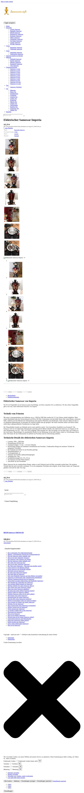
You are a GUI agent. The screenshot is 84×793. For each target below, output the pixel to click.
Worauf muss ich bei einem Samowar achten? (21, 617)
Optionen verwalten (13, 773)
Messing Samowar (15, 62)
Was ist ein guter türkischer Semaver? (19, 558)
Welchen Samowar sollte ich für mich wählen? (21, 594)
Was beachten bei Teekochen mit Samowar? (20, 582)
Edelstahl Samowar (15, 59)
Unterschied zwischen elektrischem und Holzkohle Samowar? (25, 581)
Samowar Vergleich (16, 87)
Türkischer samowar (16, 49)
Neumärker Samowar (16, 39)
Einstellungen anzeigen (28, 781)
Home (8, 26)
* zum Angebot (8, 128)
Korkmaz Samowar (15, 36)
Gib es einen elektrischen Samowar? (18, 623)
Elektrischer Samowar (16, 54)
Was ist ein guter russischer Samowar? (19, 564)
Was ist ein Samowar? (14, 625)
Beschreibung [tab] (11, 395)
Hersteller (9, 28)
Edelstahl (16, 136)
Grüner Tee (13, 98)
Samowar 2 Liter (15, 70)
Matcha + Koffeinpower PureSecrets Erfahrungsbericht (24, 554)
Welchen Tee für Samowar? (16, 604)
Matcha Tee (13, 102)
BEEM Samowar (15, 32)
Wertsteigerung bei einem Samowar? (18, 597)
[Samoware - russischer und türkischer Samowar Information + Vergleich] (42, 11)
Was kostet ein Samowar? (15, 612)
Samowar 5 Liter (15, 75)
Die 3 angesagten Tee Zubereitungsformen (20, 553)
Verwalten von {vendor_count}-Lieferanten (20, 776)
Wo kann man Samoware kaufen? (17, 572)
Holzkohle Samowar (16, 52)
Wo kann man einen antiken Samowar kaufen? (21, 591)
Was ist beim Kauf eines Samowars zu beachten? (22, 605)
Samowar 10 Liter (15, 82)
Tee (7, 89)
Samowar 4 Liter (15, 74)
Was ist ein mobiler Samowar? (16, 615)
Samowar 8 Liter (15, 80)
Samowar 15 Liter (15, 84)
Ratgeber (8, 112)
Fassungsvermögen (11, 67)
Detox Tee (13, 92)
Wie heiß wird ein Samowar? (16, 571)
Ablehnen (16, 781)
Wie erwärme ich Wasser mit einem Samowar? (21, 602)
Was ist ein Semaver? (14, 614)
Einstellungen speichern (44, 781)
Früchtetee (13, 95)
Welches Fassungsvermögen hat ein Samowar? (21, 579)
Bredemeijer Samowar (16, 34)
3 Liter (16, 132)
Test (7, 85)
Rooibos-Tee (14, 107)
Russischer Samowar (16, 47)
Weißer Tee (13, 110)
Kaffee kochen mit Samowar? (16, 622)
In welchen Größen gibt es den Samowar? (20, 610)
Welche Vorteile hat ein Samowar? (18, 607)
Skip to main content (7, 1)
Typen (8, 46)
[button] (42, 699)
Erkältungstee (14, 93)
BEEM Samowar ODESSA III (14, 532)
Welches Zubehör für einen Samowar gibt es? (21, 586)
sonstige (16, 134)
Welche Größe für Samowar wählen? (18, 592)
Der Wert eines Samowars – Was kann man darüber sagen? (25, 566)
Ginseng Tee (13, 97)
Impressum (11, 637)
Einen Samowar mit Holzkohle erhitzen (19, 569)
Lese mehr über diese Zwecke (16, 777)
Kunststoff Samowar (16, 64)
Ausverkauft (7, 543)
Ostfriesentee (14, 105)
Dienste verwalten (13, 774)
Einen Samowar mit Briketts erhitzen (18, 567)
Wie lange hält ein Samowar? (16, 574)
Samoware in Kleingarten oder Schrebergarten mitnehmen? (25, 577)
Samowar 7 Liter (15, 79)
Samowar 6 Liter (15, 77)
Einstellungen (8, 791)
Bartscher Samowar (16, 31)
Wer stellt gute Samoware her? (16, 562)
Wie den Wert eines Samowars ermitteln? (19, 599)
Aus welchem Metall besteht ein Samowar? (20, 584)
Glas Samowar (14, 65)
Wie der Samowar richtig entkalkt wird (19, 556)
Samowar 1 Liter (15, 69)
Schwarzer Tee (14, 108)
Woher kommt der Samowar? (16, 609)
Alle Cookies (8, 781)
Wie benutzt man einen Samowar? (17, 595)
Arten (7, 51)
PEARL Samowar (15, 44)
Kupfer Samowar (15, 60)
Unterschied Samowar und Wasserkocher (19, 619)
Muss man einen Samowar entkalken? (18, 589)
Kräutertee (13, 100)
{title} (9, 784)
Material (8, 57)
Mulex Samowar (15, 37)
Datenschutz (11, 639)
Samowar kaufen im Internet (14, 56)
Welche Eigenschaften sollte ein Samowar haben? (22, 600)
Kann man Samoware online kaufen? (18, 620)
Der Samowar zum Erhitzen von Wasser (19, 559)
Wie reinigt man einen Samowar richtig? (19, 587)
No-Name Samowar (16, 41)
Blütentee (13, 90)
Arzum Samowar (15, 29)
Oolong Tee (13, 103)
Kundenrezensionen (13, 397)
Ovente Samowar (15, 42)
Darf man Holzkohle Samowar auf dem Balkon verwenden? (25, 576)
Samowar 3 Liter (15, 72)
